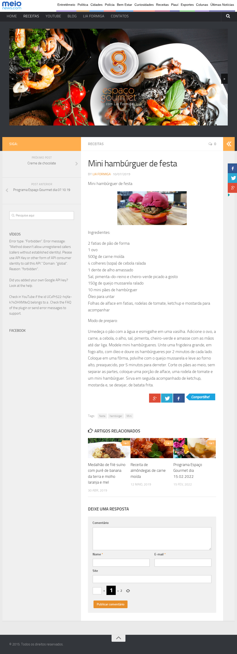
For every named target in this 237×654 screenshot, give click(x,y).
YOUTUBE (53, 16)
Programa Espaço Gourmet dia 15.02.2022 (187, 470)
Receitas (162, 4)
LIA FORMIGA (93, 16)
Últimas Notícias (222, 4)
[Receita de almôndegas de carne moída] (152, 448)
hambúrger (116, 416)
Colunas (202, 4)
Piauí (174, 4)
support (15, 313)
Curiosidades (144, 4)
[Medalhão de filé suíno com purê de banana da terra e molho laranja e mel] (109, 448)
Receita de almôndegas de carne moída (148, 470)
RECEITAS (31, 16)
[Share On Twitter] (167, 398)
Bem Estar (124, 4)
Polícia (110, 4)
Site (95, 571)
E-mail (160, 554)
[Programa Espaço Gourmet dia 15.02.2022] (194, 448)
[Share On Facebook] (179, 398)
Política (83, 4)
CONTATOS (120, 16)
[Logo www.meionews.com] (12, 5)
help (29, 286)
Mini (129, 416)
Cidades (96, 4)
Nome (98, 554)
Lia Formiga (102, 174)
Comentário (101, 523)
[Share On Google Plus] (155, 398)
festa (102, 416)
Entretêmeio (66, 4)
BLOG (72, 16)
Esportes (187, 4)
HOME (12, 16)
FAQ (68, 302)
